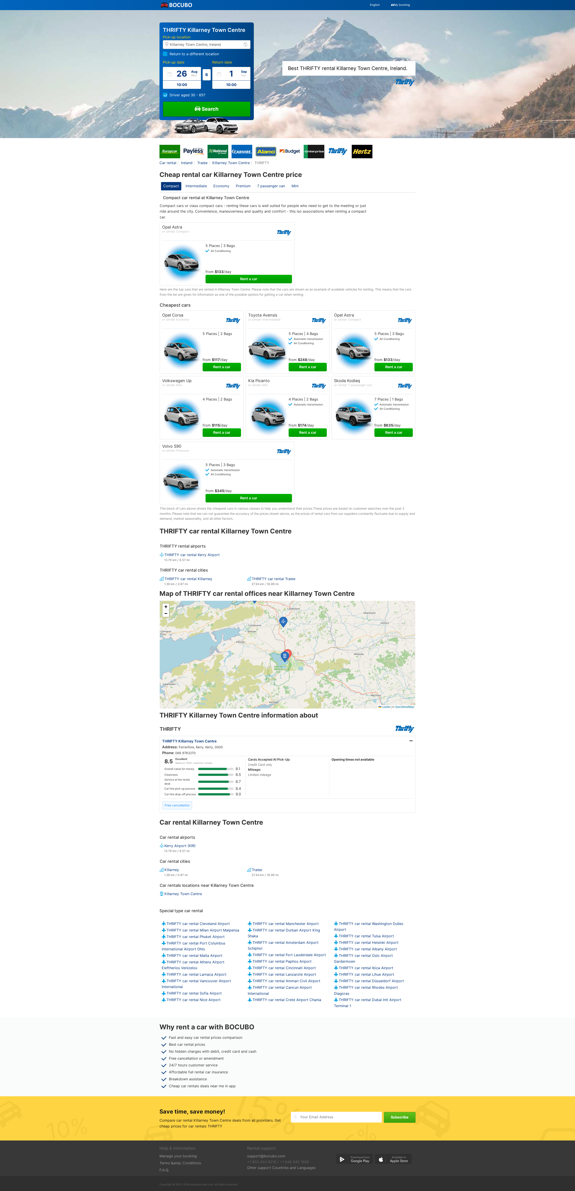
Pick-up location (176, 37)
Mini (295, 186)
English (375, 5)
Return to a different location (194, 54)
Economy (221, 186)
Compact (171, 186)
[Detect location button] (245, 44)
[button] (285, 657)
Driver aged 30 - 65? (187, 95)
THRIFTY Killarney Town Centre (189, 741)
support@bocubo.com (266, 1156)
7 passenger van (271, 186)
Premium (243, 186)
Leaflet (385, 707)
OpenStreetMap (404, 707)
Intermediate (196, 186)
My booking (402, 5)
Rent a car (248, 279)
